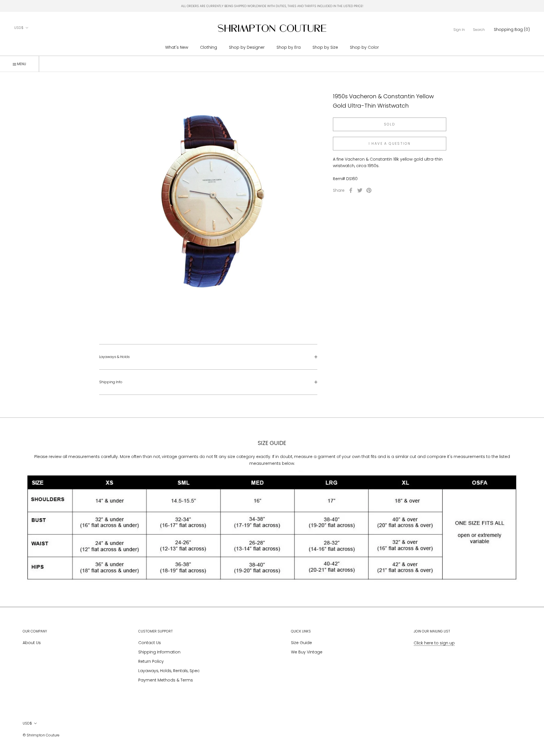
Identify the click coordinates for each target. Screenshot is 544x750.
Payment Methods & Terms (165, 680)
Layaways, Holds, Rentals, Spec (169, 671)
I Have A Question (390, 143)
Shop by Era (289, 47)
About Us (32, 642)
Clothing (208, 47)
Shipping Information (159, 652)
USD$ (19, 27)
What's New (176, 47)
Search (479, 29)
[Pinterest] (368, 190)
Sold (390, 124)
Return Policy (151, 661)
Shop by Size (325, 47)
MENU (21, 63)
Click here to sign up (434, 643)
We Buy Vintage (306, 652)
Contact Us (149, 642)
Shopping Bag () (512, 29)
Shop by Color (364, 47)
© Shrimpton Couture (41, 735)
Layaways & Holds (114, 356)
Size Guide (301, 642)
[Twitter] (359, 190)
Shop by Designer (247, 47)
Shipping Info (110, 382)
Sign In (459, 29)
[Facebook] (350, 190)
